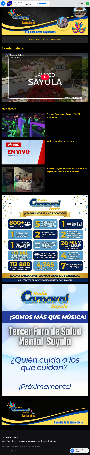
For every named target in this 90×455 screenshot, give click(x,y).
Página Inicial (34, 39)
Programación (56, 39)
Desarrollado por (6, 450)
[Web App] (78, 3)
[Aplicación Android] (81, 3)
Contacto (45, 39)
